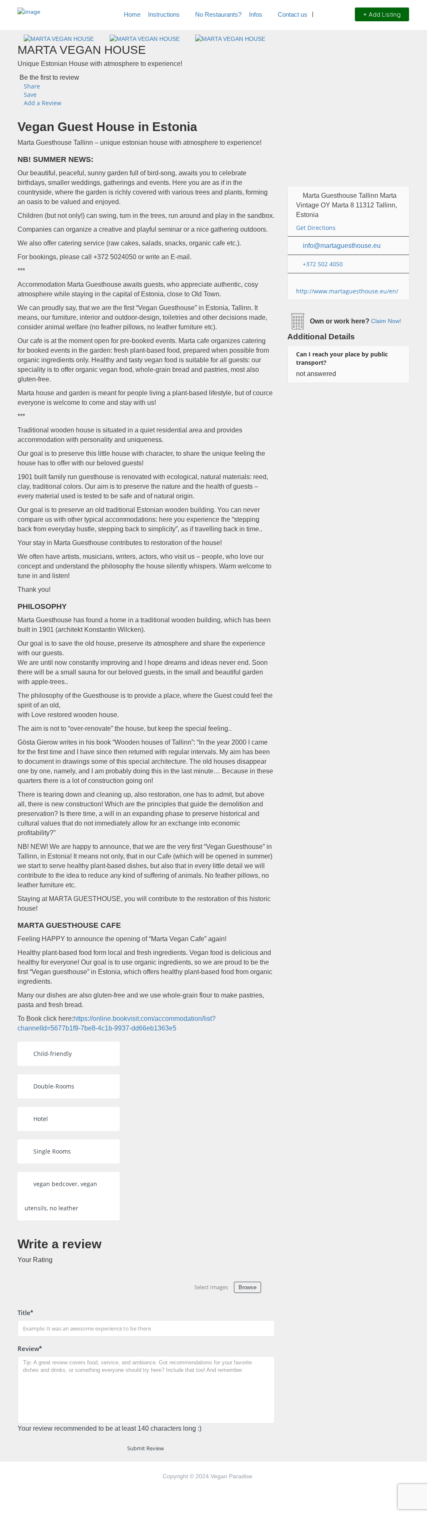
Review (30, 1348)
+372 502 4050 (323, 264)
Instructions (164, 14)
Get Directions (316, 228)
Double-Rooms (53, 1086)
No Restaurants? (218, 14)
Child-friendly (52, 1054)
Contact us (292, 14)
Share (31, 86)
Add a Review (41, 103)
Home (132, 14)
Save (29, 94)
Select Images (211, 1287)
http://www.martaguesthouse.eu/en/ (347, 291)
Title (25, 1312)
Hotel (40, 1119)
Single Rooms (52, 1151)
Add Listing (384, 14)
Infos (255, 14)
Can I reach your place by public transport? (342, 358)
